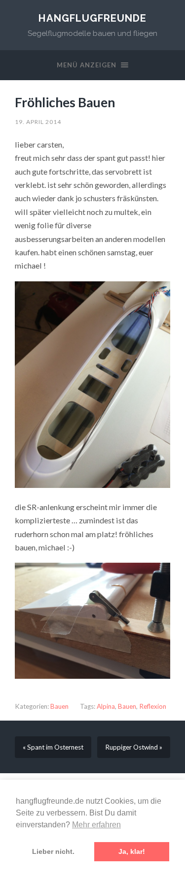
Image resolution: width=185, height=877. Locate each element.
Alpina (106, 706)
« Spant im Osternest (53, 747)
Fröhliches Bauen (65, 102)
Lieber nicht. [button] (53, 851)
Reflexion (152, 706)
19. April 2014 (38, 121)
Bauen (59, 706)
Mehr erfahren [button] (96, 824)
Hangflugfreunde (92, 18)
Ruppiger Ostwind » (133, 747)
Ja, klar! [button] (131, 851)
